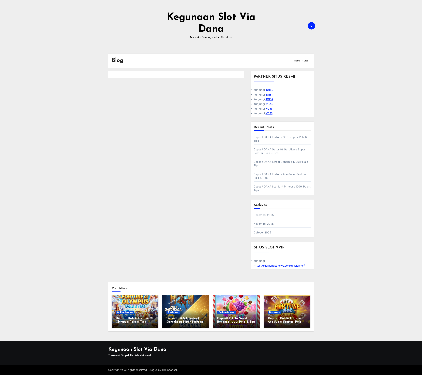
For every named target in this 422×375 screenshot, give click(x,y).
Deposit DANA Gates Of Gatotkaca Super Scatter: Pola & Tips (184, 322)
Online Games (125, 312)
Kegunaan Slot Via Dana (137, 349)
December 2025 (264, 215)
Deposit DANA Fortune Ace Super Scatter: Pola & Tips (286, 322)
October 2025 (262, 232)
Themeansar (169, 370)
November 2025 (264, 223)
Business (173, 312)
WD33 (269, 104)
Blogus (153, 370)
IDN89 (269, 89)
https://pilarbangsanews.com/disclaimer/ (279, 265)
